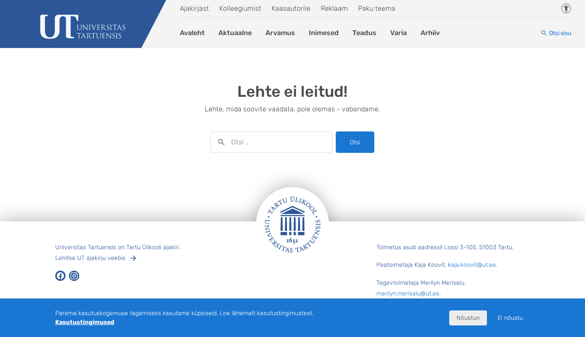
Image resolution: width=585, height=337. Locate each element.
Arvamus (280, 33)
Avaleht (192, 33)
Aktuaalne (235, 33)
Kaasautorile (291, 8)
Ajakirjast (194, 8)
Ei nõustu (510, 318)
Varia (398, 33)
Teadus (364, 33)
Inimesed (324, 33)
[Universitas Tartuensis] (83, 27)
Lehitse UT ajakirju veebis (90, 258)
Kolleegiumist (240, 8)
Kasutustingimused (84, 322)
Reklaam (334, 8)
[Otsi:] (271, 142)
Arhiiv (430, 33)
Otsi (355, 142)
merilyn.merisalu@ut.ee (407, 293)
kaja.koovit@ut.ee (472, 264)
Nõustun (468, 318)
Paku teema (376, 8)
